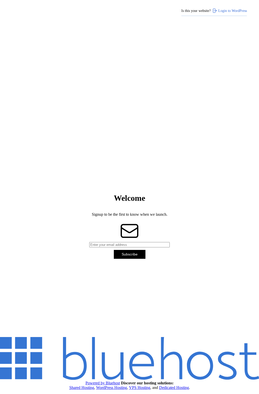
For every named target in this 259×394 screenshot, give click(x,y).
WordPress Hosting (111, 387)
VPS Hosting (139, 387)
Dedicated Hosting (174, 387)
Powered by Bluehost (102, 383)
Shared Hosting (81, 387)
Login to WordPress (232, 11)
